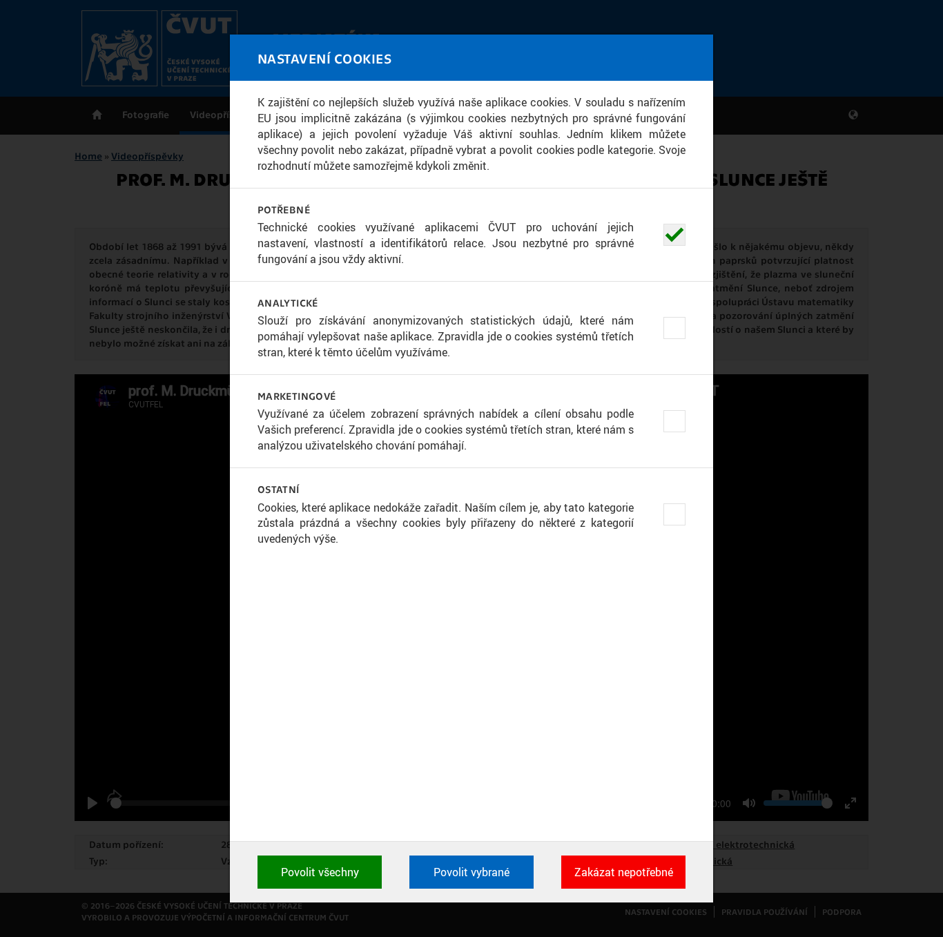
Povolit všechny (320, 872)
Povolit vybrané (471, 872)
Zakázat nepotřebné (623, 872)
